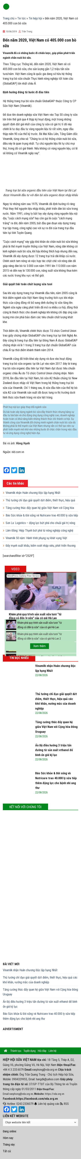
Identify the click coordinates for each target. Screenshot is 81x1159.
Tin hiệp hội (35, 18)
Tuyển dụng (30, 1051)
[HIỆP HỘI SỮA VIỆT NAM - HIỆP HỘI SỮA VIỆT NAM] (43, 6)
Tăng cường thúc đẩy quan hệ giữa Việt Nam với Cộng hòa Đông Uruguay (40, 992)
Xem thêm (39, 646)
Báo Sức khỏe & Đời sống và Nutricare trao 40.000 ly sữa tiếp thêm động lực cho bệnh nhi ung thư (39, 1016)
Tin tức (21, 18)
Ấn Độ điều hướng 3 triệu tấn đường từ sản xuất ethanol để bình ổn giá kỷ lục (40, 1004)
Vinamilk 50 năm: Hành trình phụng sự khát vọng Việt (36, 538)
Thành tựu (15, 1051)
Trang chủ (9, 18)
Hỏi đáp (42, 1051)
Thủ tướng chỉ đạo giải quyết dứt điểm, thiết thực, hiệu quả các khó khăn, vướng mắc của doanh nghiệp (40, 980)
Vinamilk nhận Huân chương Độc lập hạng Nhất (33, 493)
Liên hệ (52, 1051)
